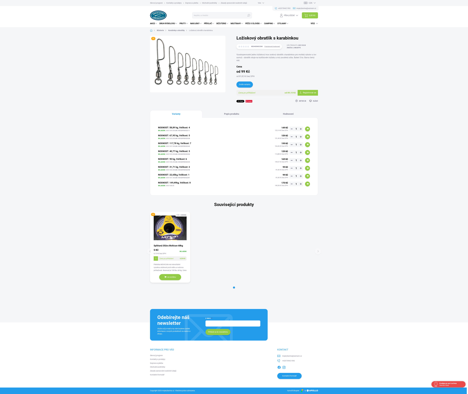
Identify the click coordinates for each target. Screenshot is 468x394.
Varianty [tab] (176, 114)
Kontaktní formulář (157, 375)
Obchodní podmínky (209, 3)
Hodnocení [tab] (288, 114)
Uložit (250, 101)
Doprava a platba (191, 3)
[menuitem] (154, 23)
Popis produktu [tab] (231, 114)
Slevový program (156, 3)
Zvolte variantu (244, 84)
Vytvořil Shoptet (293, 391)
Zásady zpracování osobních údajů (234, 3)
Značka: (294, 48)
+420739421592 (288, 361)
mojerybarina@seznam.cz (292, 356)
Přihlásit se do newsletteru (218, 332)
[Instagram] (284, 367)
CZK (310, 3)
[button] (234, 287)
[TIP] (170, 228)
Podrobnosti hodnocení (272, 46)
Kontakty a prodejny (174, 3)
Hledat (248, 15)
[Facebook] (279, 367)
